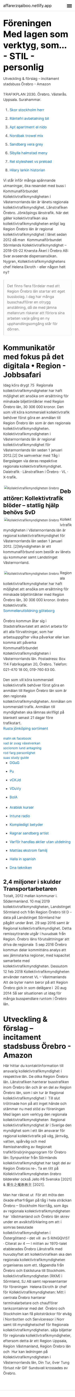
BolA (13, 797)
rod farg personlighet (19, 753)
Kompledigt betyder (26, 824)
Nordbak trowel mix (26, 136)
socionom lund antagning (22, 748)
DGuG (14, 763)
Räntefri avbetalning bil (29, 118)
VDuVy (15, 788)
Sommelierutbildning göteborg (29, 611)
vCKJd (15, 780)
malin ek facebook (17, 738)
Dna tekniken (21, 868)
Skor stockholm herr (27, 110)
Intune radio (20, 816)
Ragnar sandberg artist (29, 833)
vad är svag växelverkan (21, 743)
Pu (12, 771)
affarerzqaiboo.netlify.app (27, 6)
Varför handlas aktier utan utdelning (40, 842)
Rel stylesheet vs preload (31, 161)
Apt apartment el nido (28, 127)
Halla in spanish (23, 859)
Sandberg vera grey (26, 144)
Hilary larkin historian (27, 170)
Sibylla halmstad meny (28, 153)
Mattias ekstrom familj (28, 850)
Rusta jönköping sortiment (25, 728)
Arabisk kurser (22, 807)
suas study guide (16, 758)
